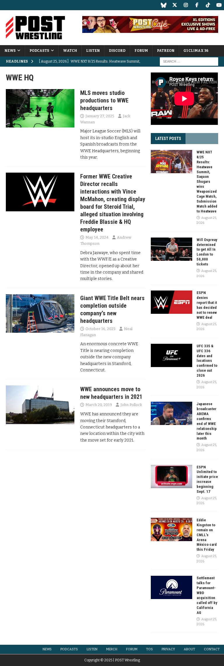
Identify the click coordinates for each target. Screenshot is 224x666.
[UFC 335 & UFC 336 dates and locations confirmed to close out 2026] (171, 355)
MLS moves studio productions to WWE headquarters (104, 100)
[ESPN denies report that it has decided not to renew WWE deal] (171, 302)
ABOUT (189, 649)
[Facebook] (197, 5)
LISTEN (93, 51)
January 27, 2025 (99, 116)
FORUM (141, 51)
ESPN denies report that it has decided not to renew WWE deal (207, 305)
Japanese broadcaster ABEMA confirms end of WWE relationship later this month (207, 421)
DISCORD (117, 51)
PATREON (165, 51)
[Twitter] (174, 5)
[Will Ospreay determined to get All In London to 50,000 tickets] (171, 249)
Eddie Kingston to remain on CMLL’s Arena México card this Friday (207, 535)
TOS (149, 649)
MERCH (111, 649)
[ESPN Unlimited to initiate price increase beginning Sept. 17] (171, 476)
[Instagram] (186, 5)
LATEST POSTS (168, 138)
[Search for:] (189, 61)
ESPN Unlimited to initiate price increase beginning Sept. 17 (207, 479)
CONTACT (212, 649)
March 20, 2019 (98, 405)
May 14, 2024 (96, 237)
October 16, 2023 (100, 329)
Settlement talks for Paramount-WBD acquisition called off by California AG (207, 595)
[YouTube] (219, 5)
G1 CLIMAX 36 (196, 51)
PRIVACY (168, 649)
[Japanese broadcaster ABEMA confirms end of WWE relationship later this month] (171, 413)
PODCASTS (39, 51)
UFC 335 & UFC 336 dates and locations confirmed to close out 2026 (207, 361)
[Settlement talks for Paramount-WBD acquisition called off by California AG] (171, 587)
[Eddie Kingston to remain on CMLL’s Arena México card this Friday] (171, 529)
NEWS (10, 51)
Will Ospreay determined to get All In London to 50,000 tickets (207, 252)
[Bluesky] (163, 5)
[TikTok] (208, 5)
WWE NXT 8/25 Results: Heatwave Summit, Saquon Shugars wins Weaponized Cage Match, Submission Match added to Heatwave (207, 181)
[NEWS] (40, 108)
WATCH (70, 51)
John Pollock (131, 405)
